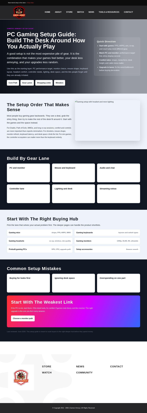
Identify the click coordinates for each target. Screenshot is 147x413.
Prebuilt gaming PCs (40, 249)
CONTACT (116, 366)
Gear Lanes (27, 83)
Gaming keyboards (107, 233)
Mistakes (59, 83)
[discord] (138, 3)
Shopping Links (44, 83)
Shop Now (30, 3)
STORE (46, 366)
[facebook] (134, 3)
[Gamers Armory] (19, 6)
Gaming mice (40, 233)
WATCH (47, 372)
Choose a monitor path (23, 318)
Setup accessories (107, 249)
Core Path (13, 83)
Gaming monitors (107, 241)
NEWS (80, 366)
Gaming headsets (40, 241)
